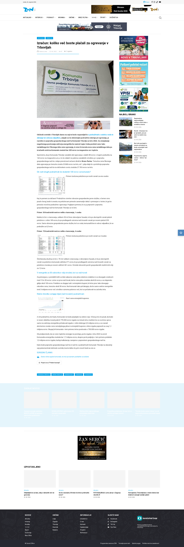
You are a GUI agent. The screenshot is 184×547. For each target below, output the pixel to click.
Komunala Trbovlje (43, 374)
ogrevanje (79, 374)
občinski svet (69, 374)
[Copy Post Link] (51, 57)
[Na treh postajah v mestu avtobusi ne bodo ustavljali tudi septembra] (125, 146)
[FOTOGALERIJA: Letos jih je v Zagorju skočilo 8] (109, 484)
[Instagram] (154, 2)
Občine (71, 17)
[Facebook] (152, 2)
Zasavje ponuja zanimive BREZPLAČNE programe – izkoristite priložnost (34, 413)
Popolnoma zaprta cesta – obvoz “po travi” (140, 158)
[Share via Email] (55, 57)
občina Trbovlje (57, 374)
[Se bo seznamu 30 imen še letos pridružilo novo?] (75, 484)
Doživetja (114, 17)
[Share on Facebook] (46, 57)
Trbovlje (49, 38)
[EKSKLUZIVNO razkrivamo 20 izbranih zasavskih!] (64, 404)
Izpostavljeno (32, 467)
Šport (103, 17)
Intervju (39, 17)
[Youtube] (160, 2)
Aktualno (27, 17)
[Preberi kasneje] (181, 233)
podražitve (88, 374)
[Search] (160, 17)
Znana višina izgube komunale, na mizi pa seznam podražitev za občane (65, 357)
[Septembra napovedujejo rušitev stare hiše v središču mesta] (125, 121)
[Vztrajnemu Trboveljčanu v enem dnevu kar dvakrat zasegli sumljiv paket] (144, 484)
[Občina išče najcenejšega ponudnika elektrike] (92, 404)
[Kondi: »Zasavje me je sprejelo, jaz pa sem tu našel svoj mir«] (125, 134)
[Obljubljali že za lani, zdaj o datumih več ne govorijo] (40, 484)
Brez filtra (83, 17)
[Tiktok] (157, 2)
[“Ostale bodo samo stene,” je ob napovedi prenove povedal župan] (147, 404)
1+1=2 (94, 17)
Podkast (50, 17)
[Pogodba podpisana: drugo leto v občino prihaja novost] (119, 404)
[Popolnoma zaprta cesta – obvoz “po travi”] (125, 159)
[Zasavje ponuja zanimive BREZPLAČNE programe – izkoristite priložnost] (36, 405)
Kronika (61, 17)
